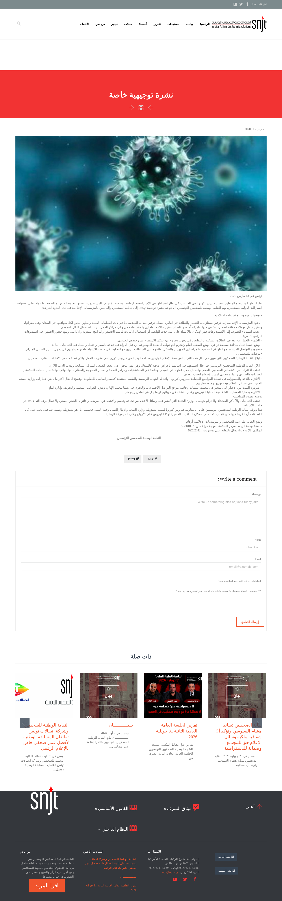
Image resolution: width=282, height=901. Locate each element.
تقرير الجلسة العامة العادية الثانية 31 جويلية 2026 (176, 731)
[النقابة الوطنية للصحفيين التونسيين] (239, 24)
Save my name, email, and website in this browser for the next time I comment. (216, 591)
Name (258, 539)
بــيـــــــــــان (121, 725)
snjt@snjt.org (170, 872)
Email (258, 559)
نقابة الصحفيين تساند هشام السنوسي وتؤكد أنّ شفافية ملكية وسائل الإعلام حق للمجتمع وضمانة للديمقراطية (238, 737)
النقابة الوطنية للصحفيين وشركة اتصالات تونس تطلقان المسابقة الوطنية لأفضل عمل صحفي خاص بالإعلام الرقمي (46, 737)
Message (256, 494)
